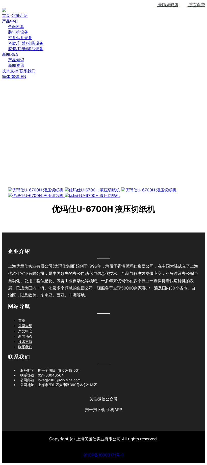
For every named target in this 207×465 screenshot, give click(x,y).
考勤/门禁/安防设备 (25, 43)
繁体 (16, 76)
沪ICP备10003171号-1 (103, 454)
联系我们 (27, 70)
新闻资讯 (16, 65)
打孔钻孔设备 (20, 37)
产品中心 (10, 20)
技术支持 (10, 70)
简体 (6, 76)
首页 (6, 15)
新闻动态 (10, 54)
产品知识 (16, 59)
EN (23, 76)
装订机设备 (18, 32)
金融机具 (16, 26)
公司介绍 (19, 15)
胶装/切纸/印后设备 (25, 48)
